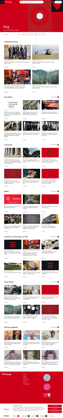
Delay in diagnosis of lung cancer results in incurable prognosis (30, 317)
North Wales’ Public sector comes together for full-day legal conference (50, 113)
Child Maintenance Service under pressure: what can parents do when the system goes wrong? (50, 161)
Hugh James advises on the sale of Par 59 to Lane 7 (49, 207)
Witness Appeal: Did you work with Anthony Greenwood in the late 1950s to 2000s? (31, 363)
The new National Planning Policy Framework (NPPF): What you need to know (31, 161)
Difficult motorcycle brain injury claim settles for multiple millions (50, 297)
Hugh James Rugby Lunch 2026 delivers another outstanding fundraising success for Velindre (15, 87)
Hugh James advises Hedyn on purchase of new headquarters (49, 227)
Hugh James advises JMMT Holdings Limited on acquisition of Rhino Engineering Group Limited (31, 227)
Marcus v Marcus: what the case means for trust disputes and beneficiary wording (49, 182)
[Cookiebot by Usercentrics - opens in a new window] (6, 416)
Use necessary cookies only (55, 411)
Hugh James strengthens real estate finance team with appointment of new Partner (50, 134)
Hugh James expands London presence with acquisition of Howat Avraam (17, 62)
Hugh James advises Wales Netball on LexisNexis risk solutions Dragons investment (12, 227)
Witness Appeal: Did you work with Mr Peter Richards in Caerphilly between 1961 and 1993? (12, 343)
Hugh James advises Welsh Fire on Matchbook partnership (12, 207)
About (25, 374)
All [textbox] (23, 34)
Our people (26, 384)
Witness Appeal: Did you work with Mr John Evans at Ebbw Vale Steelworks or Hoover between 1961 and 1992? (12, 363)
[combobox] (28, 34)
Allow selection (54, 408)
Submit (21, 2)
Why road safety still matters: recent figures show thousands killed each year (31, 182)
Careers (25, 378)
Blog (24, 376)
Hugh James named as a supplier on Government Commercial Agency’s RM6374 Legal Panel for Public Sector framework (12, 114)
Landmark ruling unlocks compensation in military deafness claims (43, 62)
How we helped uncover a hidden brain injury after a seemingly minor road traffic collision (50, 318)
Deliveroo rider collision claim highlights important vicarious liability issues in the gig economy (12, 298)
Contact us (26, 380)
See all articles (54, 97)
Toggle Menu (2, 2)
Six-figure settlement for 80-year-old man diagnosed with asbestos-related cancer (31, 298)
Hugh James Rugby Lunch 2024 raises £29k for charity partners (31, 273)
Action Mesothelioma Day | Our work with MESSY (50, 273)
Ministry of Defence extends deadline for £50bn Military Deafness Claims (44, 87)
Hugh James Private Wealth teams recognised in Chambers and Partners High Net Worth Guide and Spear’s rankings (12, 135)
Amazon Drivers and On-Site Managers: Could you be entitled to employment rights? (12, 182)
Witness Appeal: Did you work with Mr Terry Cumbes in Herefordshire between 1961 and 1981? (50, 343)
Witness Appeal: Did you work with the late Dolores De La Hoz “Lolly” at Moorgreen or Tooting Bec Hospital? (50, 363)
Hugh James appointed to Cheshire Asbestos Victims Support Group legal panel (12, 253)
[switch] (28, 416)
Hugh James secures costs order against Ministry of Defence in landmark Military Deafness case (30, 113)
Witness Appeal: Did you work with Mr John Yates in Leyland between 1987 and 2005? (31, 343)
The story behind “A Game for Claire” (12, 272)
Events (25, 382)
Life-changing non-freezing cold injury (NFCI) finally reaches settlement (12, 317)
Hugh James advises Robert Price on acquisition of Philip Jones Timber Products (31, 207)
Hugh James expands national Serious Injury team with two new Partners (31, 134)
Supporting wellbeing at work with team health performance (49, 252)
